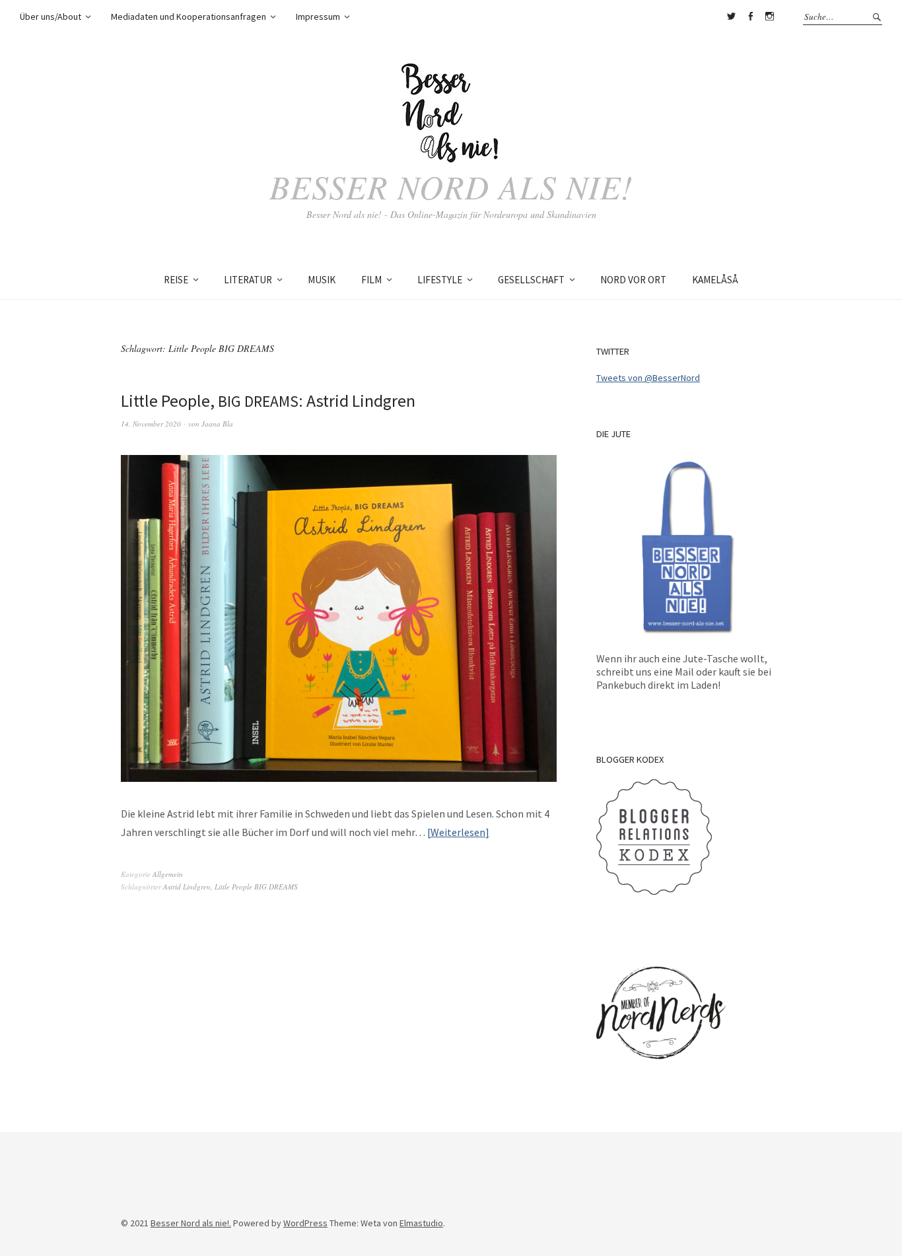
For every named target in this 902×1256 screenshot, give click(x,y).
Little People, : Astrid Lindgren (268, 400)
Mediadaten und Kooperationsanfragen (188, 16)
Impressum (318, 16)
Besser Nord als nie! (451, 186)
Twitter (731, 16)
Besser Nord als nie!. (191, 1223)
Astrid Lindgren (187, 886)
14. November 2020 (151, 424)
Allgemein (168, 874)
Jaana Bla (217, 424)
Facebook (750, 16)
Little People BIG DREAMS (256, 886)
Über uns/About (50, 16)
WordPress (305, 1223)
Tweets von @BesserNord (648, 378)
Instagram (769, 16)
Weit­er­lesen (458, 832)
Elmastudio (421, 1223)
